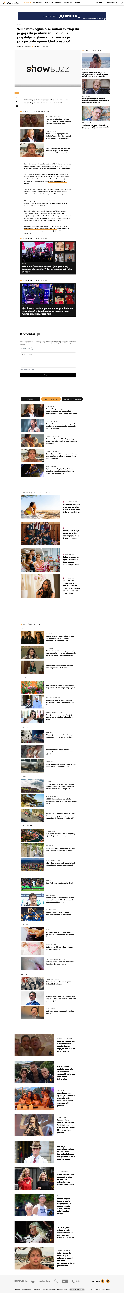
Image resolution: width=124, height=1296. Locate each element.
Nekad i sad (49, 2)
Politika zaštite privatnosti (49, 1289)
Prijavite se (48, 375)
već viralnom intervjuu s (45, 179)
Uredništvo (17, 1289)
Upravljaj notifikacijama (78, 1289)
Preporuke (59, 2)
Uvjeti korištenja (37, 1289)
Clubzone (77, 2)
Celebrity (27, 2)
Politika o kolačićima (62, 1289)
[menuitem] (121, 3)
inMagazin (68, 2)
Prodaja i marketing (26, 1289)
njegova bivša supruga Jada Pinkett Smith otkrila (40, 228)
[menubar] (121, 3)
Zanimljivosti (38, 2)
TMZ (53, 203)
